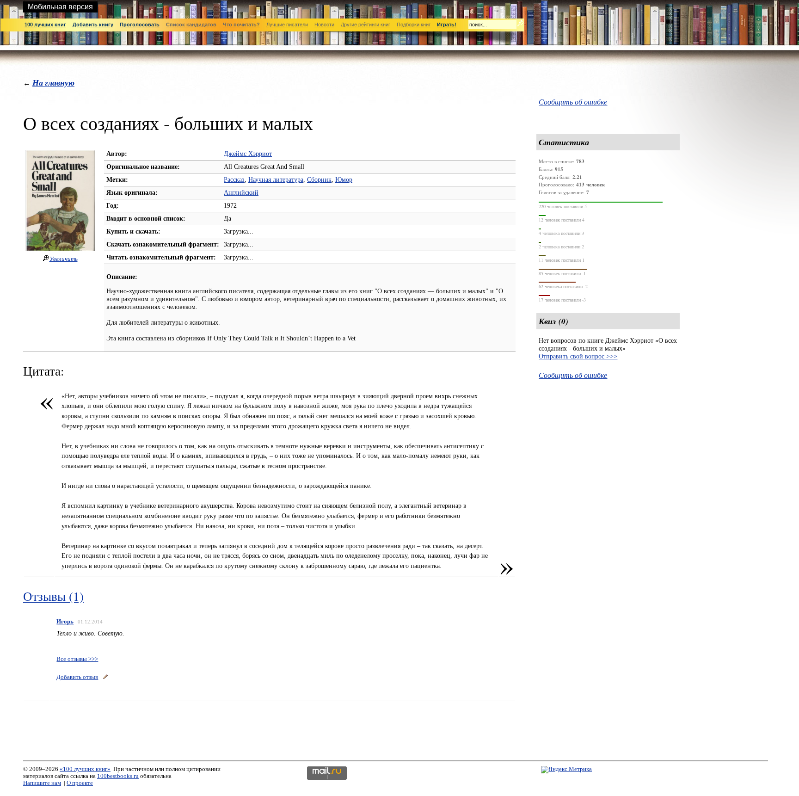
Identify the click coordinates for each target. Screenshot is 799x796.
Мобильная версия (60, 7)
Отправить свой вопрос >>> (578, 356)
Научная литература (275, 179)
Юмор (343, 179)
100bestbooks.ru (118, 776)
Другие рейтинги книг (365, 24)
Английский (241, 192)
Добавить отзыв (77, 676)
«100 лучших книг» (85, 769)
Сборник (319, 179)
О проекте (80, 783)
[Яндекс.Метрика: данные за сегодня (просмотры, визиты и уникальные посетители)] (566, 769)
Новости (324, 24)
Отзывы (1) (53, 596)
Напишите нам (42, 783)
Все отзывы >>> (77, 658)
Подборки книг (413, 24)
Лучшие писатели (287, 24)
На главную (53, 82)
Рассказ (234, 179)
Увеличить (63, 259)
